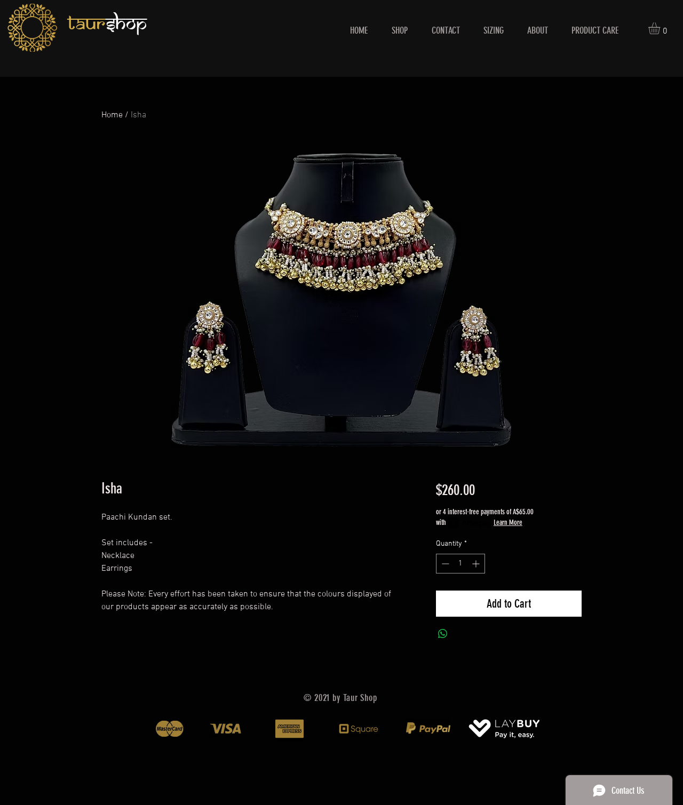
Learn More (508, 522)
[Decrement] (444, 563)
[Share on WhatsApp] (442, 633)
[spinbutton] (460, 563)
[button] (661, 28)
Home (112, 115)
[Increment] (476, 563)
